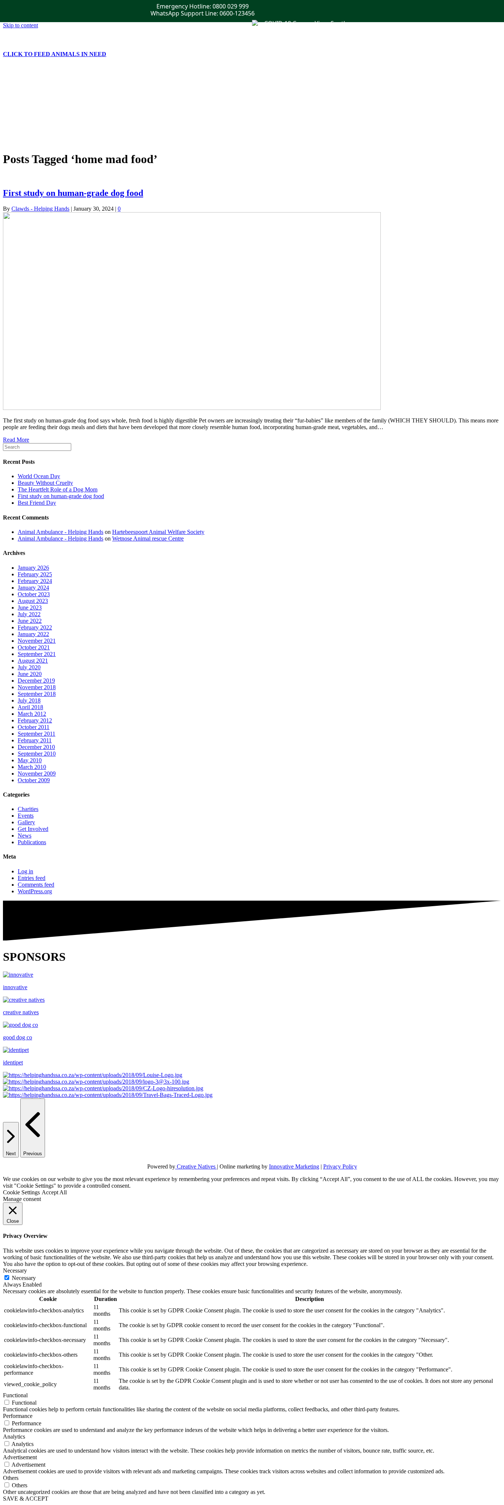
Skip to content (20, 25)
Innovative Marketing (294, 1166)
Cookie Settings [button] (21, 1192)
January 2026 (33, 568)
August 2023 (33, 601)
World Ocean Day (39, 476)
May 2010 (30, 760)
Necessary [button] (15, 1270)
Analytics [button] (14, 1436)
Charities (28, 809)
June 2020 (30, 674)
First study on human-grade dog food (73, 193)
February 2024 (35, 581)
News (24, 113)
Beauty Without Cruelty (45, 483)
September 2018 (37, 694)
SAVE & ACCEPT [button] (25, 1498)
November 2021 (37, 641)
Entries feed (31, 878)
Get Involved (33, 93)
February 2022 (35, 627)
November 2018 (37, 687)
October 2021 (34, 647)
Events (26, 107)
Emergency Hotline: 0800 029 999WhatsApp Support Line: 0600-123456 (203, 9)
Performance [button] (17, 1416)
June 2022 (30, 621)
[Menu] (6, 74)
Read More (16, 439)
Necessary (24, 1278)
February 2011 (35, 740)
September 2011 (36, 734)
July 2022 (29, 614)
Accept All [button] (54, 1192)
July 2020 (29, 667)
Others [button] (10, 1478)
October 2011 (33, 727)
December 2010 (36, 747)
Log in (25, 871)
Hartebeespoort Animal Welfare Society (158, 532)
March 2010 (32, 767)
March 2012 (32, 714)
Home (25, 87)
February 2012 (35, 720)
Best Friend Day (37, 503)
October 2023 (34, 594)
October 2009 (34, 780)
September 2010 (37, 753)
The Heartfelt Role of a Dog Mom (57, 489)
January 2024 (33, 587)
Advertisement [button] (20, 1457)
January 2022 (33, 634)
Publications (32, 100)
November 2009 (37, 773)
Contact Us (31, 127)
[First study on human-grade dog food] (192, 408)
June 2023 (30, 607)
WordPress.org (35, 891)
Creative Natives (196, 1166)
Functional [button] (15, 1395)
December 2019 (36, 680)
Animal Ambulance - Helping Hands (60, 532)
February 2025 (35, 574)
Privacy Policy (340, 1166)
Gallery (26, 120)
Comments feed (36, 884)
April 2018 (30, 707)
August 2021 (33, 660)
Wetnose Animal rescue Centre (148, 538)
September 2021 (37, 654)
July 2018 (29, 700)
